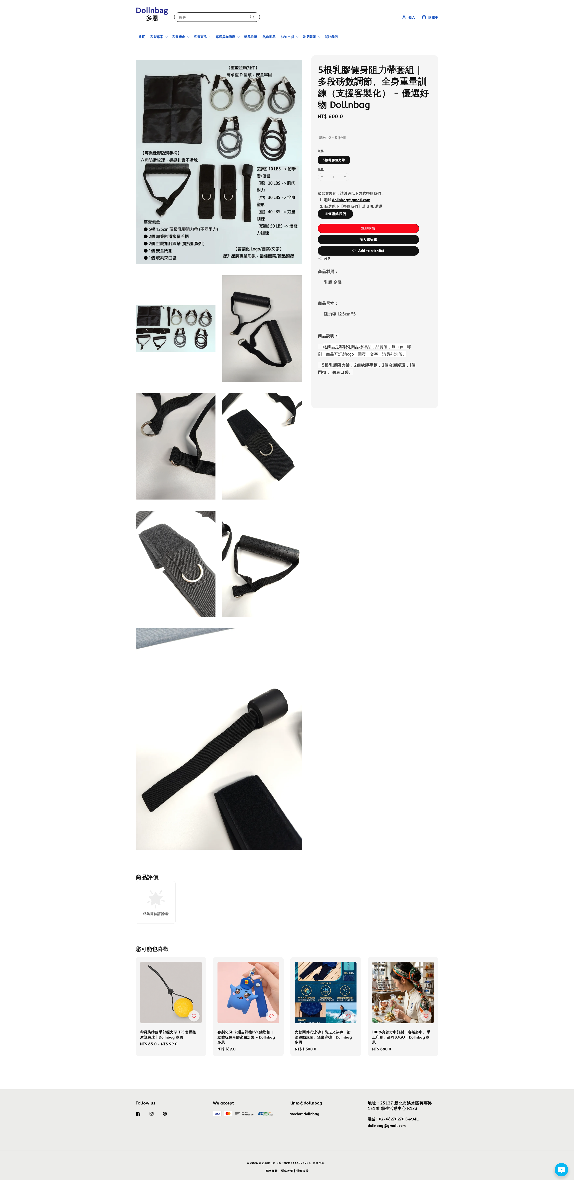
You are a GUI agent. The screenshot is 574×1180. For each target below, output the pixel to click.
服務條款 (271, 1171)
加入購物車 (368, 239)
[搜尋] (252, 17)
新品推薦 (250, 37)
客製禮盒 (178, 37)
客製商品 (200, 37)
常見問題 (309, 37)
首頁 (141, 37)
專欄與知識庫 (225, 37)
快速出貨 (287, 37)
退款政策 (302, 1171)
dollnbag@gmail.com (351, 199)
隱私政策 (287, 1171)
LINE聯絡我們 (335, 213)
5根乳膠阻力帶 (334, 160)
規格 (321, 151)
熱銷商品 (269, 37)
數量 (321, 169)
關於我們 (331, 37)
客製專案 (156, 37)
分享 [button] (327, 258)
